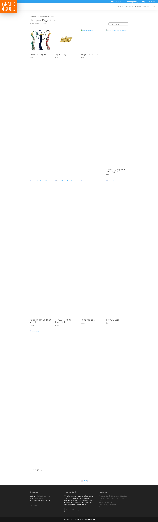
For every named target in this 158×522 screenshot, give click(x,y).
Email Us (34, 505)
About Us (138, 6)
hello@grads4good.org (43, 496)
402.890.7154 (116, 2)
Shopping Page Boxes (44, 16)
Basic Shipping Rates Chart (107, 505)
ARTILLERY (91, 519)
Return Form (103, 507)
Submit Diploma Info (105, 502)
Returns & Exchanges (73, 510)
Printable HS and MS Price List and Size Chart (113, 496)
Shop (119, 6)
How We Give (129, 6)
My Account (146, 6)
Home (31, 16)
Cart (154, 6)
